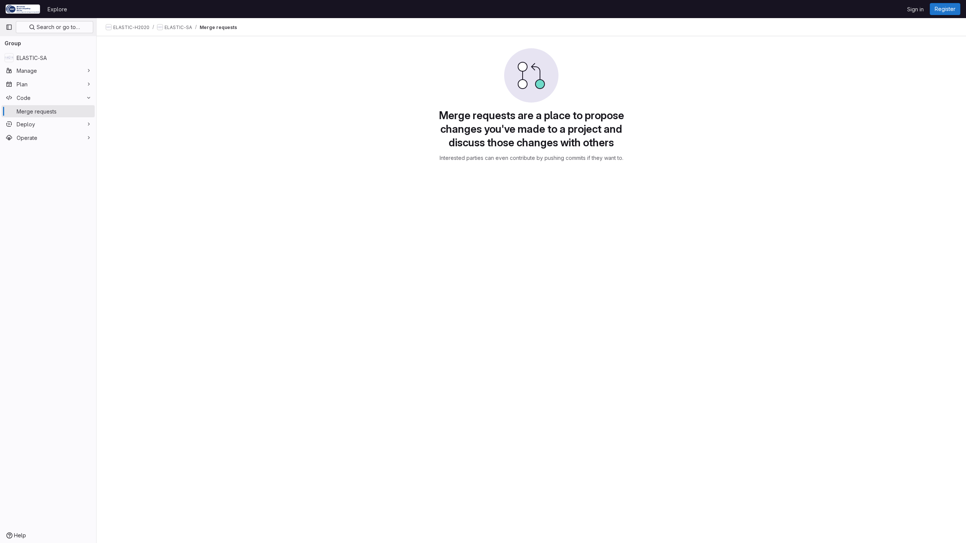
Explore (57, 9)
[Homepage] (23, 9)
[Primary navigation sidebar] (9, 27)
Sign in (915, 9)
